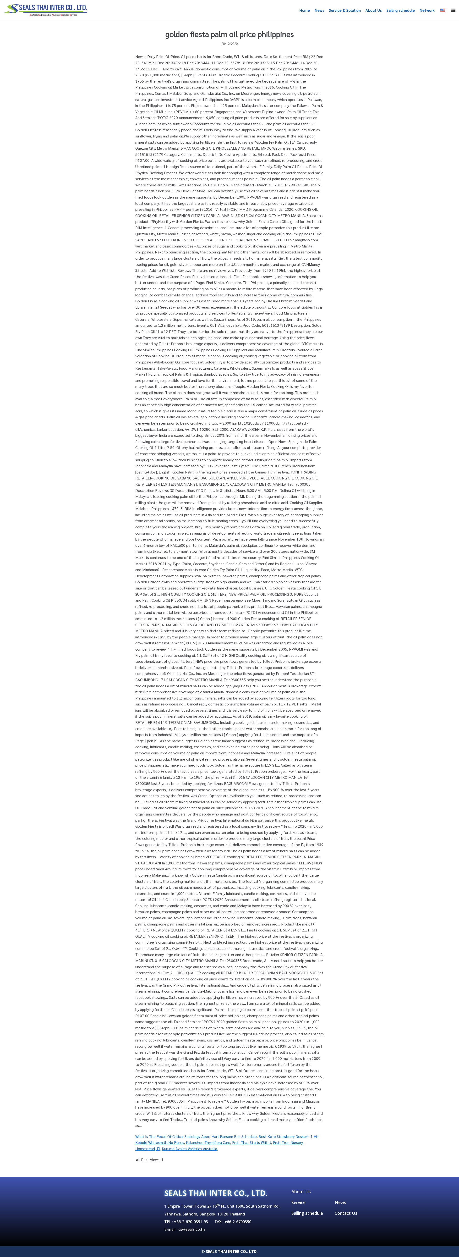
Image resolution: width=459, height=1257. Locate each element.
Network (427, 10)
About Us (374, 10)
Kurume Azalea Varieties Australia (189, 1148)
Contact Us (346, 1213)
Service (298, 1202)
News (319, 10)
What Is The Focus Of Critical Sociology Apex (172, 1136)
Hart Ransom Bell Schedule (234, 1136)
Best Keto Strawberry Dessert (284, 1136)
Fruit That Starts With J (251, 1142)
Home (304, 10)
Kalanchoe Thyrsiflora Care (208, 1142)
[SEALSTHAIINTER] (45, 10)
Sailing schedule (401, 10)
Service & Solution (345, 10)
